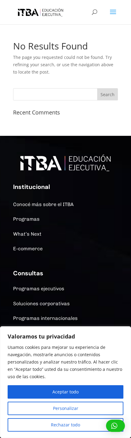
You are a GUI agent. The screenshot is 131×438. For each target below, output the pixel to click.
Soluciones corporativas (41, 303)
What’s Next (27, 234)
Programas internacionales (45, 318)
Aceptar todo (65, 392)
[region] (65, 382)
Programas (26, 219)
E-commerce (28, 249)
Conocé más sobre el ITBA (43, 204)
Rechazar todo (65, 425)
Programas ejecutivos (38, 288)
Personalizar (65, 408)
